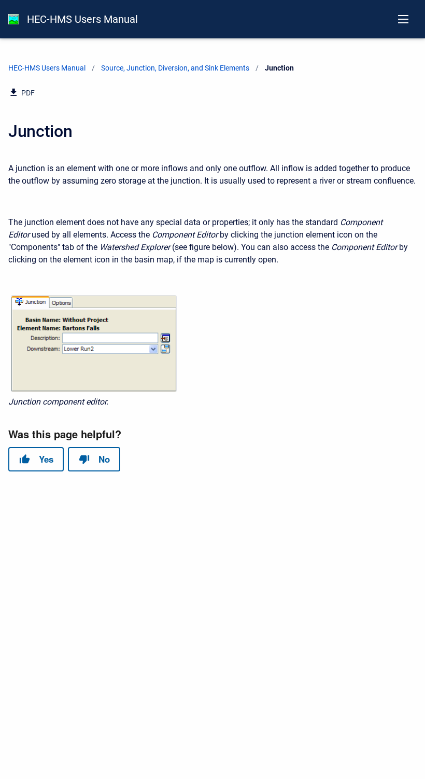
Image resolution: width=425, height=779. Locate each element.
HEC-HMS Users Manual (82, 19)
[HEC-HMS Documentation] (13, 19)
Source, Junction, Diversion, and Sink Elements (175, 68)
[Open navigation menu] (403, 19)
